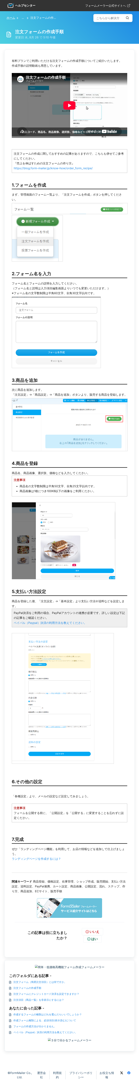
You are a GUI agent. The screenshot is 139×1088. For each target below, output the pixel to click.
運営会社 (41, 1075)
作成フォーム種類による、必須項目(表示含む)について (44, 1020)
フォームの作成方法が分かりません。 (34, 1026)
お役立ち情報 (107, 1075)
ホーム (11, 17)
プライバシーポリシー (80, 1075)
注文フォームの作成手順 (27, 987)
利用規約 (57, 1075)
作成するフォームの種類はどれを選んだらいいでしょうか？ (47, 1014)
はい (94, 939)
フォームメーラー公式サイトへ (105, 5)
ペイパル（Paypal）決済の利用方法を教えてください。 (50, 623)
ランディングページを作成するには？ (36, 859)
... (23, 17)
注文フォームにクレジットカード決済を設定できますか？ (46, 993)
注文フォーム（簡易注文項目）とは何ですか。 (40, 981)
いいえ (94, 932)
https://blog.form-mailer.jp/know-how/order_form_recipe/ (53, 168)
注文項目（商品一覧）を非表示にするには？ (38, 999)
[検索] (127, 18)
